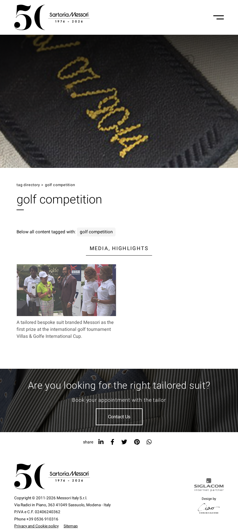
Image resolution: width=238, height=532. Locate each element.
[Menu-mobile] (218, 17)
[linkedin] (101, 442)
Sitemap (71, 526)
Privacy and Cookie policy (36, 526)
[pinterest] (137, 442)
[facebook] (112, 442)
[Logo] (52, 17)
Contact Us (119, 416)
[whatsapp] (149, 442)
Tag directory (28, 185)
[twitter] (124, 442)
